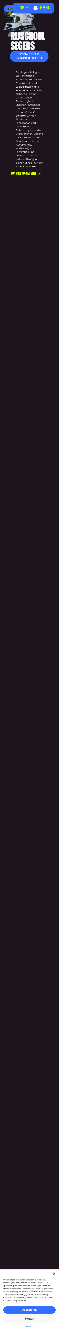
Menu (45, 8)
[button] (54, 1273)
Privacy (29, 1326)
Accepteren (29, 1310)
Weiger (29, 1319)
